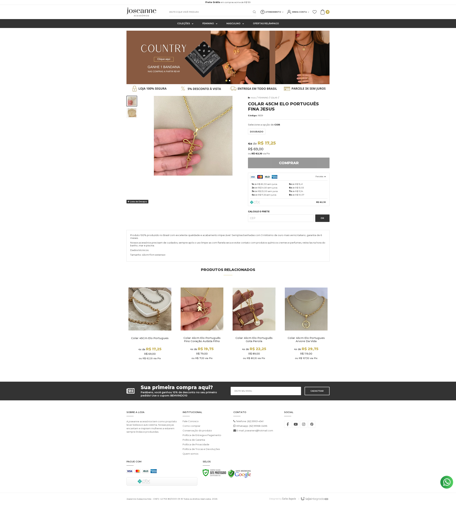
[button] (226, 80)
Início (253, 97)
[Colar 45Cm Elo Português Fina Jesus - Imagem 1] (131, 101)
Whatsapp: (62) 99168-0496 (251, 425)
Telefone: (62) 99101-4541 (249, 421)
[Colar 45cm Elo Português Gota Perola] (254, 328)
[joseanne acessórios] (146, 11)
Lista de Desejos (138, 201)
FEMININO (263, 97)
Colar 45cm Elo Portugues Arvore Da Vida (306, 339)
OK (322, 218)
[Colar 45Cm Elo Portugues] (150, 328)
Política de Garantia (194, 439)
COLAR (274, 97)
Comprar (289, 163)
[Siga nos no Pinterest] (311, 424)
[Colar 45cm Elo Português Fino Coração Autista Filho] (202, 328)
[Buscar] (252, 12)
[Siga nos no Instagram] (303, 424)
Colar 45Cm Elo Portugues (150, 338)
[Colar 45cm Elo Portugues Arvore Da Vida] (306, 328)
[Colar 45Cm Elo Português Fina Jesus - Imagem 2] (131, 112)
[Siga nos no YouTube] (295, 424)
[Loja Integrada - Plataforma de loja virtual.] (314, 499)
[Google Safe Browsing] (239, 474)
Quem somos (190, 453)
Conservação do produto (197, 430)
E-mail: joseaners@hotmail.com (254, 430)
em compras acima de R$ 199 (228, 2)
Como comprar (191, 425)
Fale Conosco (191, 421)
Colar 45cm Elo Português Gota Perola (254, 339)
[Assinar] (317, 391)
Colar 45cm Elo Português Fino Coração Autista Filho (202, 339)
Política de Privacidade (196, 444)
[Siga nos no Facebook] (287, 424)
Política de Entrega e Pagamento (202, 435)
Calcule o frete (259, 212)
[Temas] (289, 498)
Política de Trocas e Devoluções (201, 449)
